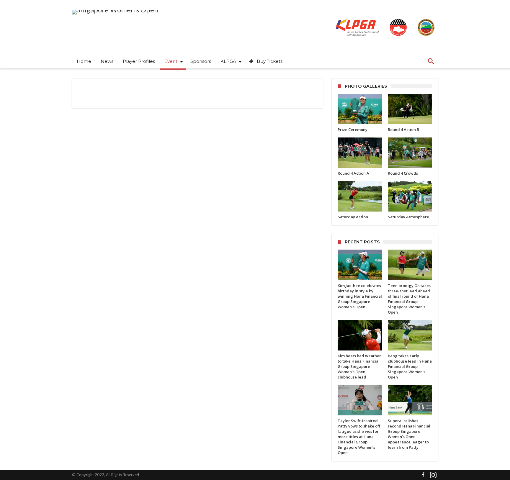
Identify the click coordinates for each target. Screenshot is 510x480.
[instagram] (433, 475)
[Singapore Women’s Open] (115, 9)
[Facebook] (423, 475)
